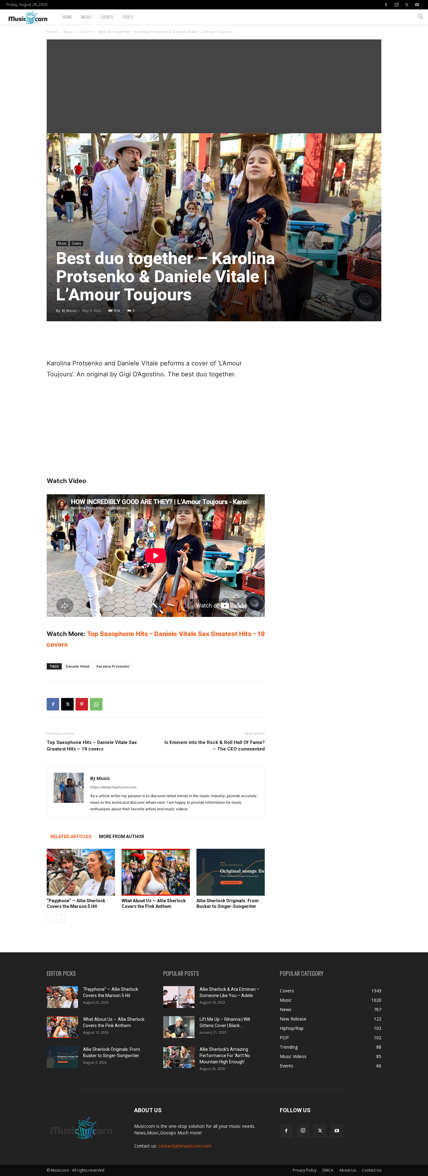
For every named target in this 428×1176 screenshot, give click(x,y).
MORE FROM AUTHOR (121, 836)
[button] (420, 17)
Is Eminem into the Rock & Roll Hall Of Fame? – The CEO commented (214, 746)
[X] (406, 4)
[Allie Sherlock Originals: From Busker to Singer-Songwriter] (230, 872)
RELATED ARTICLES (70, 836)
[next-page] (61, 918)
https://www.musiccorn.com (113, 787)
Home (67, 16)
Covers (86, 31)
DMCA (327, 1170)
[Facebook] (386, 4)
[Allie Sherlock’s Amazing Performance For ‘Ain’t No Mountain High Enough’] (179, 1057)
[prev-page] (51, 918)
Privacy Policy (304, 1170)
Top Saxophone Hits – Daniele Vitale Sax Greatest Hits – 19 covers (92, 746)
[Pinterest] (82, 704)
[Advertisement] (214, 86)
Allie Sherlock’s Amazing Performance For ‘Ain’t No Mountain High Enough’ (225, 1055)
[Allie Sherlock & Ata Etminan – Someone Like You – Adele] (179, 997)
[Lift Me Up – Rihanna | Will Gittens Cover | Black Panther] (179, 1027)
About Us (347, 1170)
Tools (127, 16)
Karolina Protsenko (113, 666)
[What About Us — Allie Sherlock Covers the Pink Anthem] (156, 872)
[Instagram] (396, 4)
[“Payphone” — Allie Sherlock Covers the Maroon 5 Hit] (81, 872)
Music (86, 16)
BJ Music (69, 310)
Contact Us (371, 1170)
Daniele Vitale (78, 666)
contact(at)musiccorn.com (184, 1146)
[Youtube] (417, 4)
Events (107, 16)
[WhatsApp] (96, 704)
